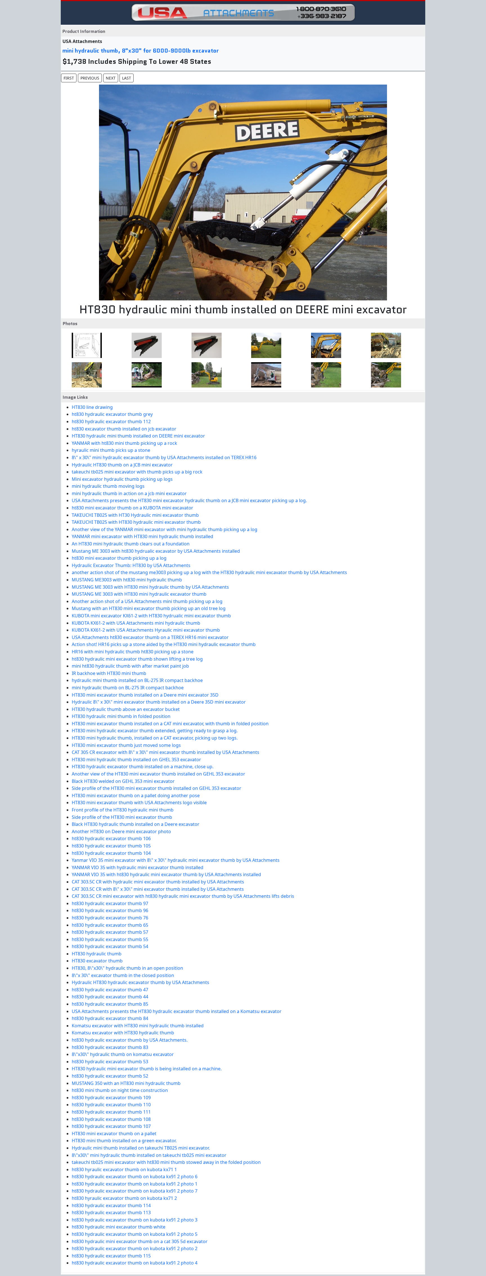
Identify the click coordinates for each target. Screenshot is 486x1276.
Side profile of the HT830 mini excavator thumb (122, 817)
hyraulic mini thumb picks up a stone (111, 450)
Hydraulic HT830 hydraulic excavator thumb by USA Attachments (140, 982)
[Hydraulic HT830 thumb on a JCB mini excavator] (205, 375)
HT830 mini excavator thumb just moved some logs (126, 745)
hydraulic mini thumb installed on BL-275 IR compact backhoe (137, 680)
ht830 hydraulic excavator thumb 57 (110, 932)
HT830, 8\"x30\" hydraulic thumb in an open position (127, 968)
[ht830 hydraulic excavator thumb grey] (145, 345)
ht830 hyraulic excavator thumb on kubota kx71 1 (124, 1169)
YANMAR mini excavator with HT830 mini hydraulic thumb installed (142, 536)
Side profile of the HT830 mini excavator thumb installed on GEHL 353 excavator (156, 788)
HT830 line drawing (92, 407)
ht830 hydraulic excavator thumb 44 (110, 997)
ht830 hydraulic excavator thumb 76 (110, 918)
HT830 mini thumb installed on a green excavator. (124, 1140)
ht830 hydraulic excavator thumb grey (112, 414)
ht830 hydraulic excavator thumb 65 (110, 925)
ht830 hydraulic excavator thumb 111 (111, 1112)
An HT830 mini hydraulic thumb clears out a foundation (131, 544)
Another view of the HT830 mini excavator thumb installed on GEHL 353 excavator (158, 774)
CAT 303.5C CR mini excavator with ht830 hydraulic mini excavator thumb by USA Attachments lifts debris (183, 896)
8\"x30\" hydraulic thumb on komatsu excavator (123, 1054)
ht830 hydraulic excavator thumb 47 (110, 990)
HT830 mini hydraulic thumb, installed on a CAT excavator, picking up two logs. (155, 738)
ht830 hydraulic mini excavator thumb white (118, 1227)
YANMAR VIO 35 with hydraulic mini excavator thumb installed (137, 867)
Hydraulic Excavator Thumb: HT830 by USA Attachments (131, 565)
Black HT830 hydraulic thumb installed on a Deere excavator (135, 824)
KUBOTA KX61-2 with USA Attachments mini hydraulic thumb (136, 623)
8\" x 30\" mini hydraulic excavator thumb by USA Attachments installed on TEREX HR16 (164, 457)
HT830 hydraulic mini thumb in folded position (121, 716)
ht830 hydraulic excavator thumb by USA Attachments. (130, 1040)
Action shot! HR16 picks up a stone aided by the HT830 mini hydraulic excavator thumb (164, 644)
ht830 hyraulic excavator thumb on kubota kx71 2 (124, 1198)
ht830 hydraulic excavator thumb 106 (111, 838)
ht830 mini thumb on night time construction (120, 1090)
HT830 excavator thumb (97, 961)
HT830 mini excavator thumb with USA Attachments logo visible (139, 802)
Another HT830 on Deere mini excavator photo (121, 831)
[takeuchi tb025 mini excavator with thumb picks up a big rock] (265, 375)
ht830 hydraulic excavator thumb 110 (111, 1105)
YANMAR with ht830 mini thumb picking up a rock (124, 443)
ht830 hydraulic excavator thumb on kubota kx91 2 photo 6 (134, 1176)
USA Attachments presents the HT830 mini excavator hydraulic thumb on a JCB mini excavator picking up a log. (189, 500)
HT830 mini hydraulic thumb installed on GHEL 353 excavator (136, 759)
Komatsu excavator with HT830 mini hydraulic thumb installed (138, 1026)
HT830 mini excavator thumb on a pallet (114, 1133)
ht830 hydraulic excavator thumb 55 (110, 939)
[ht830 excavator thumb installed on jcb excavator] (265, 345)
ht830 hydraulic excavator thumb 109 (111, 1097)
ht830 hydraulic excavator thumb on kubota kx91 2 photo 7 (134, 1191)
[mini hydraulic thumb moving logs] (384, 375)
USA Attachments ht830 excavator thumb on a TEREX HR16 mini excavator (150, 637)
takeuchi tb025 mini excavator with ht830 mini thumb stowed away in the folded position (166, 1162)
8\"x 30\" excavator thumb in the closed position (123, 975)
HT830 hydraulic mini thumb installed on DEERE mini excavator (138, 436)
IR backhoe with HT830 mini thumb (109, 673)
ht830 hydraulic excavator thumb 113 (111, 1212)
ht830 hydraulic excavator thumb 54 (110, 946)
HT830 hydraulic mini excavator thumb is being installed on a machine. (147, 1069)
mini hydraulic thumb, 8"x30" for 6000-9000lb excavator (140, 51)
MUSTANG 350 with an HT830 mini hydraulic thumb (126, 1083)
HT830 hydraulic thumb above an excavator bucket (126, 709)
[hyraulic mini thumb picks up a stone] (85, 375)
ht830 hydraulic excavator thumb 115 (111, 1256)
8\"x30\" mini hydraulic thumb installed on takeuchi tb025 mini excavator (149, 1155)
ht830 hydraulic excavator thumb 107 (111, 1126)
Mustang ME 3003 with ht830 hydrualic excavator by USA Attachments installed (156, 551)
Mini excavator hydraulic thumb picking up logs (122, 479)
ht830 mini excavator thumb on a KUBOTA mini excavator (132, 508)
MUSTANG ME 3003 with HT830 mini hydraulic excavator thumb (139, 594)
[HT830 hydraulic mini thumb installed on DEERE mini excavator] (324, 345)
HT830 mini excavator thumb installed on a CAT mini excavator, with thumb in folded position (170, 723)
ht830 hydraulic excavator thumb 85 (110, 1004)
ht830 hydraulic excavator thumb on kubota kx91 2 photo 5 (134, 1234)
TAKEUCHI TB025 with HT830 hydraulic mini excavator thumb (136, 522)
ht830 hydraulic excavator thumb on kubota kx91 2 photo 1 (134, 1184)
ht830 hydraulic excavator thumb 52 (110, 1076)
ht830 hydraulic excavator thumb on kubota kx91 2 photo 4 (134, 1263)
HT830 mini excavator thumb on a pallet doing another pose (136, 795)
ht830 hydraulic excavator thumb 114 (111, 1205)
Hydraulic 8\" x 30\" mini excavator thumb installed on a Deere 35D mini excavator (159, 702)
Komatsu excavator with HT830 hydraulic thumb (123, 1033)
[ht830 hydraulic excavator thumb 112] (205, 345)
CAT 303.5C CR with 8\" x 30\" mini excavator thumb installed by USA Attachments (158, 889)
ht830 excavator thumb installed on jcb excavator (124, 429)
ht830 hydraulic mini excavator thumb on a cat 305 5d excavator (140, 1241)
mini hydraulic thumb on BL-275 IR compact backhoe (128, 688)
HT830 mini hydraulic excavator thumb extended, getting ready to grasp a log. (155, 730)
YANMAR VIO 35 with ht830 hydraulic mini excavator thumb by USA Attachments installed (166, 874)
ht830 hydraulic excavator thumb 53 (110, 1062)
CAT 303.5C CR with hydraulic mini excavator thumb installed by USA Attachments (158, 882)
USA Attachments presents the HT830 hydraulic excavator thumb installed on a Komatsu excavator (177, 1011)
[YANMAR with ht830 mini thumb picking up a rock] (384, 345)
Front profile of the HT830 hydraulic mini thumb (123, 810)
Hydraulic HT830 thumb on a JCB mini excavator (122, 465)
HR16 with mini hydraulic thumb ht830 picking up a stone (133, 652)
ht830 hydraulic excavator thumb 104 (111, 853)
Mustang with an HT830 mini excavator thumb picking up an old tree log (149, 608)
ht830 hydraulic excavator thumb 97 (110, 903)
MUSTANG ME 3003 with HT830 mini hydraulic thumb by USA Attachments (150, 587)
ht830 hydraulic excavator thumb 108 (111, 1119)
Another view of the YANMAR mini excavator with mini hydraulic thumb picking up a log (164, 529)
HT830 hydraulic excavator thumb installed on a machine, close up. (142, 766)
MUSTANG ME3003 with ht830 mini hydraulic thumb (127, 580)
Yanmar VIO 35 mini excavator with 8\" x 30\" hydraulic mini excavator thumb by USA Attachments (176, 860)
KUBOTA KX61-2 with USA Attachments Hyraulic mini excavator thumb (146, 630)
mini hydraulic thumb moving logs (108, 486)
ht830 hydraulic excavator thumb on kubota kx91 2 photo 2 (134, 1248)
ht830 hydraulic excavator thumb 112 (111, 421)
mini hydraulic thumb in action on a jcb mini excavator (129, 493)
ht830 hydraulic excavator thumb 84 (110, 1018)
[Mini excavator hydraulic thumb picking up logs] (324, 375)
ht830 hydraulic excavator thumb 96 (110, 910)
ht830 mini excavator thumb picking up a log (119, 558)
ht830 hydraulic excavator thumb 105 (111, 846)
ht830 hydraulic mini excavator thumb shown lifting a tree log (137, 659)
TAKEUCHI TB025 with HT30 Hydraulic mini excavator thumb (135, 515)
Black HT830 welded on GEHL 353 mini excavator (123, 781)
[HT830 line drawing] (85, 345)
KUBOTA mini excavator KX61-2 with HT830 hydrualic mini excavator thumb (151, 616)
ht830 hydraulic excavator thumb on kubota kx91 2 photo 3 (134, 1220)
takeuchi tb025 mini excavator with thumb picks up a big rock (137, 472)
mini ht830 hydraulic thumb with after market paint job (130, 666)
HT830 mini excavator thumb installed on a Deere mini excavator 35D (145, 695)
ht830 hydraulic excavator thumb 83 (110, 1047)
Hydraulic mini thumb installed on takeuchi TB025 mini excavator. (141, 1148)
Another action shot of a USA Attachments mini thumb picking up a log (147, 601)
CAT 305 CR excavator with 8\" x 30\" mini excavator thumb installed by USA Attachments (165, 752)
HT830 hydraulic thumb (97, 954)
